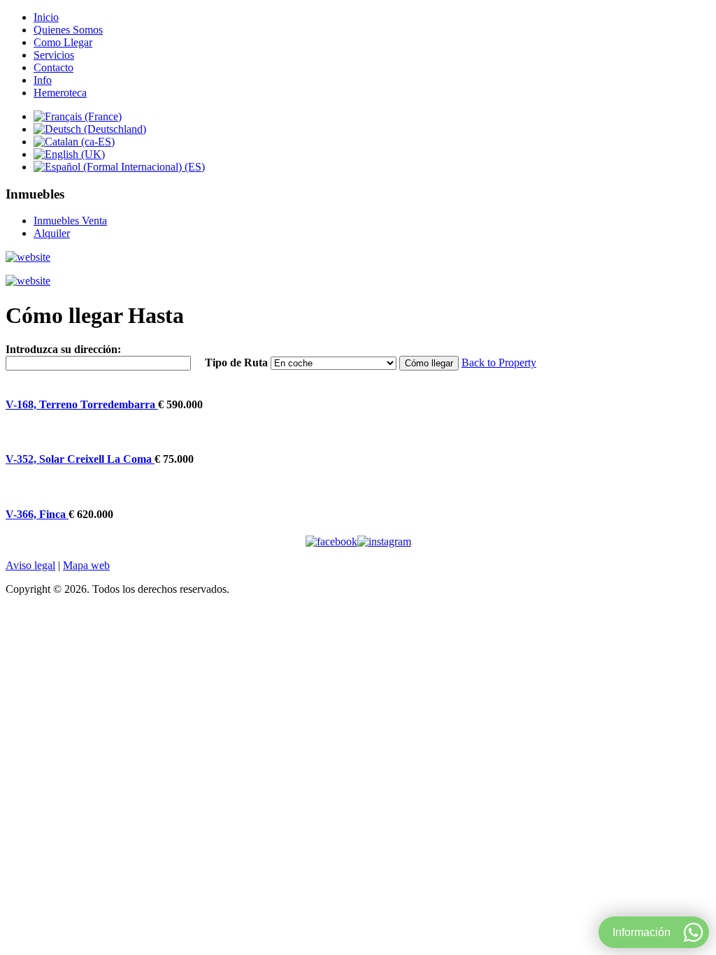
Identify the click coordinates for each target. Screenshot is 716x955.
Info (43, 80)
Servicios (54, 55)
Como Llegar (63, 42)
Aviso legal (30, 565)
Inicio (46, 17)
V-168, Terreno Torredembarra (82, 404)
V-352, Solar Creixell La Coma (80, 459)
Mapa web (86, 565)
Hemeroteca (60, 93)
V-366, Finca (37, 514)
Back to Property (498, 362)
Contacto (53, 67)
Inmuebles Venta (70, 221)
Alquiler (52, 233)
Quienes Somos (68, 30)
